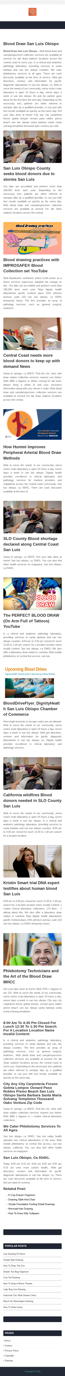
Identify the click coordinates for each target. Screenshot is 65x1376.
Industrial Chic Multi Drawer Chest (19, 1295)
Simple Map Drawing (13, 1260)
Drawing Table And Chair (21, 1199)
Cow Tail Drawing (11, 1277)
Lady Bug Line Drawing (14, 1289)
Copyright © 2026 (32, 1371)
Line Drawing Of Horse (14, 1254)
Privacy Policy (12, 1350)
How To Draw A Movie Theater (17, 1283)
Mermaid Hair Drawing (20, 1208)
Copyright (9, 1355)
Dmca (7, 1340)
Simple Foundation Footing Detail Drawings (31, 1204)
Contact (8, 1345)
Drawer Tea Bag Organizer (16, 1271)
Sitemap (9, 1360)
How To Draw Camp (12, 1307)
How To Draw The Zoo (14, 1265)
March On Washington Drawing (18, 1301)
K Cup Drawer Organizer (21, 1195)
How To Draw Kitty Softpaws (23, 1213)
